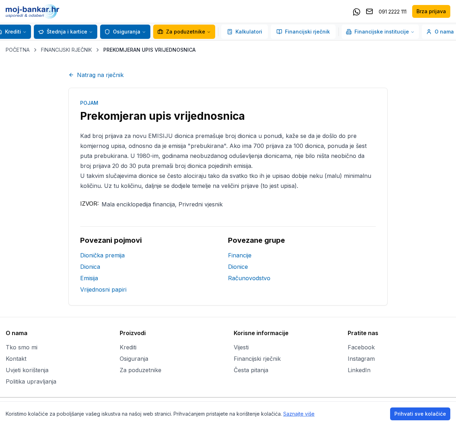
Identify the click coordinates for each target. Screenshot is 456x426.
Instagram (361, 358)
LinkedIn (359, 370)
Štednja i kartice (67, 32)
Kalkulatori (248, 32)
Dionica (90, 266)
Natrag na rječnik (100, 74)
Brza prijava (431, 11)
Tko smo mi (21, 347)
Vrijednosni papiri (103, 289)
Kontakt (16, 358)
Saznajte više (299, 414)
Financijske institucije (381, 32)
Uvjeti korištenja (27, 370)
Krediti (128, 347)
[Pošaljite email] (369, 11)
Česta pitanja (251, 370)
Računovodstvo (249, 278)
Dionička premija (102, 255)
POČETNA (18, 50)
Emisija (89, 278)
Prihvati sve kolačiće (420, 414)
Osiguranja (126, 32)
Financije (240, 255)
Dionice (238, 266)
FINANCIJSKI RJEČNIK (66, 50)
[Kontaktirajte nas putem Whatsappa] (356, 11)
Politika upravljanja (31, 381)
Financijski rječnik (307, 32)
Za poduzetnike (185, 32)
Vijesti (241, 347)
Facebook (361, 347)
